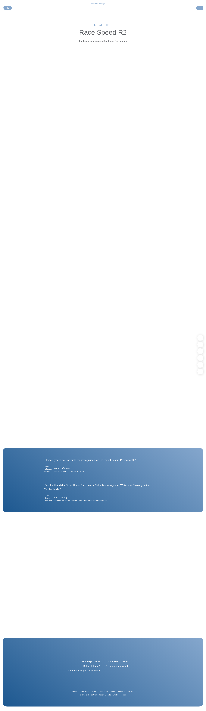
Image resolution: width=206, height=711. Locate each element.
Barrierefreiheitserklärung (127, 691)
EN (8, 8)
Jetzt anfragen (92, 75)
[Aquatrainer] (200, 358)
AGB (113, 691)
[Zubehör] (200, 371)
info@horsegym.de (119, 666)
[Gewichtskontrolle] (200, 365)
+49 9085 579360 (119, 661)
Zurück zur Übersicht (92, 52)
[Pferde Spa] (200, 351)
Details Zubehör (44, 617)
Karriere (75, 691)
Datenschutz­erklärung (100, 691)
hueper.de (122, 695)
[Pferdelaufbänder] (200, 338)
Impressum (84, 691)
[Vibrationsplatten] (200, 344)
